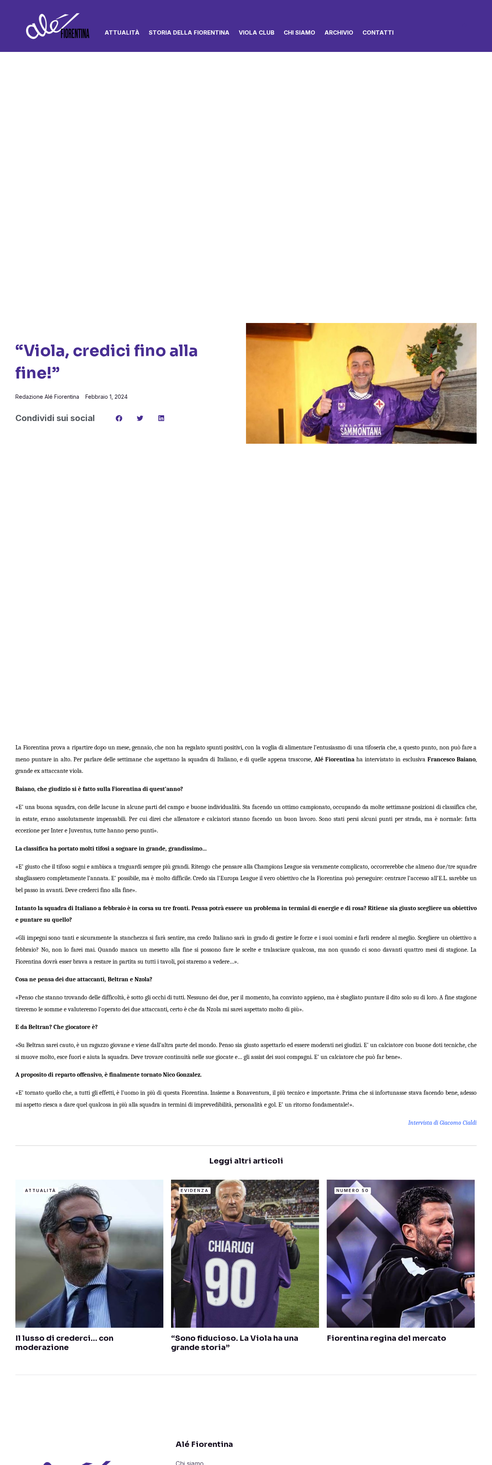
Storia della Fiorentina (189, 32)
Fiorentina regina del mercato (386, 1338)
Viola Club (256, 32)
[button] (465, 27)
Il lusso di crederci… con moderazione (64, 1342)
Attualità (122, 32)
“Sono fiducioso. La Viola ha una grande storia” (234, 1342)
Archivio (338, 32)
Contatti (378, 32)
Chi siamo (299, 32)
